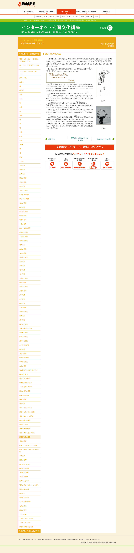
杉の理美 (22, 320)
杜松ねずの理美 (24, 195)
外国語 (52, 16)
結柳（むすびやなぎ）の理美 (28, 445)
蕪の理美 (22, 174)
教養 (45, 16)
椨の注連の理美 (24, 345)
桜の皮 (21, 90)
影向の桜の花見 (24, 489)
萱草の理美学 (23, 460)
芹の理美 (22, 165)
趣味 (63, 16)
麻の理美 (22, 295)
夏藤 (20, 157)
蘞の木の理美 (23, 286)
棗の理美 (22, 403)
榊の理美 (22, 245)
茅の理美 (22, 261)
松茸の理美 (22, 203)
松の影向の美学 (24, 497)
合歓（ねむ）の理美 (25, 407)
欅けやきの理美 (24, 199)
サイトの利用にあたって (26, 539)
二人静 (21, 161)
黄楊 (20, 115)
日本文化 (89, 16)
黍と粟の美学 (23, 477)
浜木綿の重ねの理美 (25, 382)
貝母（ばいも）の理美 (26, 416)
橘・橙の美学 (23, 374)
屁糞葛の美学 (23, 257)
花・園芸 (75, 16)
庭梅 (20, 94)
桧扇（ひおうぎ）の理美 (104, 139)
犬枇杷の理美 (23, 332)
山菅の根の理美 (24, 357)
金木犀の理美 (23, 278)
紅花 (20, 136)
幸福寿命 (39, 16)
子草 (20, 140)
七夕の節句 (22, 506)
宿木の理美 (22, 220)
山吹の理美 (22, 366)
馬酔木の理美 (23, 190)
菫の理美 (22, 316)
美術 (82, 16)
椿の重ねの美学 (24, 468)
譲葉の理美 (22, 399)
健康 (68, 16)
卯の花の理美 (23, 336)
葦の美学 (22, 456)
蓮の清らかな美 (24, 481)
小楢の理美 (22, 224)
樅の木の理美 (23, 324)
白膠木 (21, 82)
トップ (20, 20)
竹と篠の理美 (23, 424)
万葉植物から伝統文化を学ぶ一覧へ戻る (79, 139)
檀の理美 (22, 303)
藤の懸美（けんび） (25, 464)
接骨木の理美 (23, 341)
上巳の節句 (22, 514)
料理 (57, 16)
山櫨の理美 (22, 249)
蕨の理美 (22, 265)
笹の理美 (22, 270)
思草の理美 (22, 353)
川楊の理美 (51, 139)
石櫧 (20, 99)
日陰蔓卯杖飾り (24, 472)
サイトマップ (95, 539)
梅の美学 (22, 493)
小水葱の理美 (23, 232)
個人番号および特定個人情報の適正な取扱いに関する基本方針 (71, 539)
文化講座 (36, 20)
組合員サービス (28, 20)
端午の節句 (22, 510)
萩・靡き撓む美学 (24, 502)
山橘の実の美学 (24, 395)
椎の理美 (22, 274)
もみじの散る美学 (24, 522)
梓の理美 (22, 207)
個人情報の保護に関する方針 (43, 539)
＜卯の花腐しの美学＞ (26, 387)
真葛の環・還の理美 (25, 328)
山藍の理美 (22, 215)
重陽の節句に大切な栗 (26, 527)
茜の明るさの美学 (24, 378)
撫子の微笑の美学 (24, 428)
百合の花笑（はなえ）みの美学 (29, 485)
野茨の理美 (22, 178)
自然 (96, 16)
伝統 (66, 20)
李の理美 (22, 170)
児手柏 (21, 144)
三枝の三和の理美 (24, 391)
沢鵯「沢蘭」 (23, 78)
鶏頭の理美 (22, 253)
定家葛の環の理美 (24, 437)
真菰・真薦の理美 (24, 228)
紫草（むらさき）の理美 (27, 412)
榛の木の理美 (23, 240)
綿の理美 (22, 299)
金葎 (20, 107)
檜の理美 (22, 349)
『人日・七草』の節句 (26, 518)
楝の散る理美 (23, 362)
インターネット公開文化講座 (48, 20)
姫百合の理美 (23, 211)
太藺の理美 (22, 307)
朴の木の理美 (23, 311)
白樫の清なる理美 (24, 420)
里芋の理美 (22, 182)
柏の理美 (22, 186)
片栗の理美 (22, 291)
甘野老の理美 (23, 236)
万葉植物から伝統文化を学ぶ (76, 20)
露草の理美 (22, 282)
